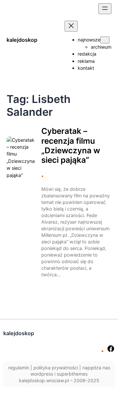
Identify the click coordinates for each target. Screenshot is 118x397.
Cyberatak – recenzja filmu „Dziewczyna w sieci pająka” (70, 145)
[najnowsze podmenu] (104, 40)
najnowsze (89, 39)
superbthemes (72, 374)
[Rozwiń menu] (104, 8)
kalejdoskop (22, 40)
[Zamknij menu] (71, 26)
